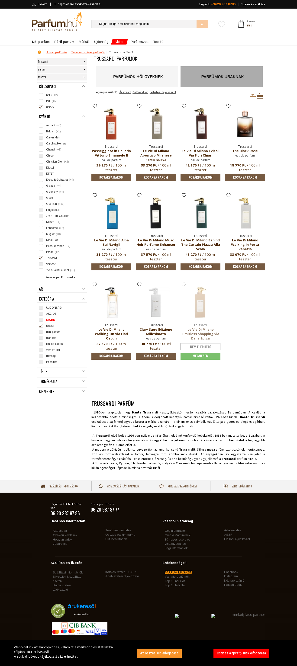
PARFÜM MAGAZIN (178, 572)
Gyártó (44, 116)
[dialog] (148, 653)
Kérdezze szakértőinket (182, 486)
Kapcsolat (60, 530)
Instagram (231, 576)
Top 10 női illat (175, 581)
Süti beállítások (116, 539)
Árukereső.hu (81, 614)
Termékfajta (48, 381)
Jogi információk (176, 548)
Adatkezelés (232, 530)
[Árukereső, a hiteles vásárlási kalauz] (58, 616)
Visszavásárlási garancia (122, 486)
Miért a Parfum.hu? (177, 535)
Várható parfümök (177, 576)
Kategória (46, 299)
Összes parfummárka (120, 534)
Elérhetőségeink (241, 486)
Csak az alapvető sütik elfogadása (241, 653)
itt (61, 656)
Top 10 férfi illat (175, 585)
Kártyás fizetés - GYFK (120, 572)
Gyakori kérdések (65, 535)
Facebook (231, 572)
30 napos (77, 4)
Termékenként (260, 96)
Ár (41, 289)
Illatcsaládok (233, 584)
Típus (43, 371)
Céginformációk (176, 530)
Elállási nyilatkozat (237, 539)
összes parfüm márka (60, 277)
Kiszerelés (46, 391)
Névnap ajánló (234, 580)
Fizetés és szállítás (253, 4)
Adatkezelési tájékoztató (122, 576)
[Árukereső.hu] (82, 608)
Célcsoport (48, 86)
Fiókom (42, 4)
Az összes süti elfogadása (159, 653)
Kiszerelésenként (253, 95)
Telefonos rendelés (118, 530)
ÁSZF (228, 534)
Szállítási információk (63, 486)
